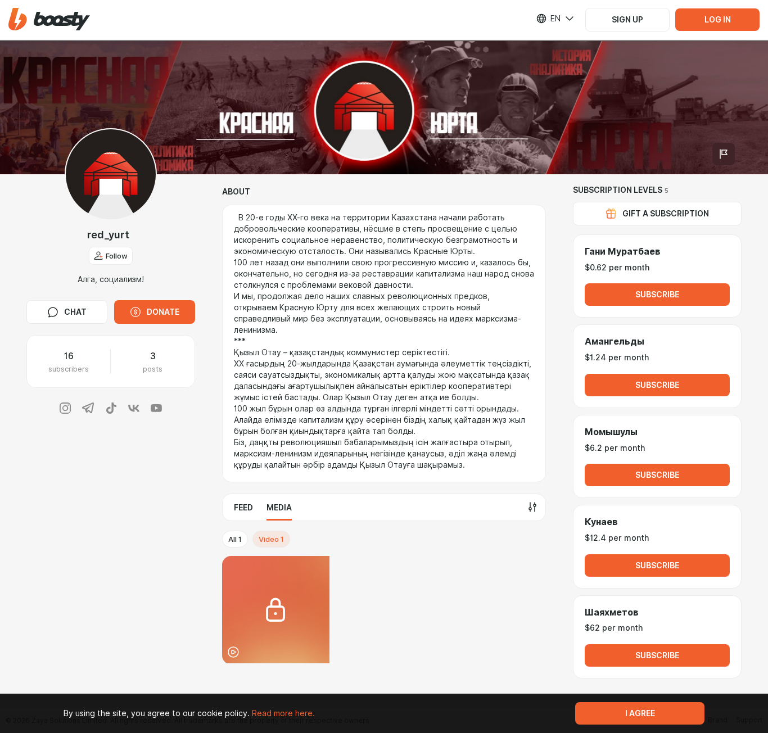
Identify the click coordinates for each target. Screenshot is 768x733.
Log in (717, 19)
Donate (163, 311)
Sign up (627, 19)
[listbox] (548, 18)
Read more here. (283, 713)
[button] (49, 19)
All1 (235, 539)
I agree (640, 713)
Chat (75, 311)
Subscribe (657, 294)
